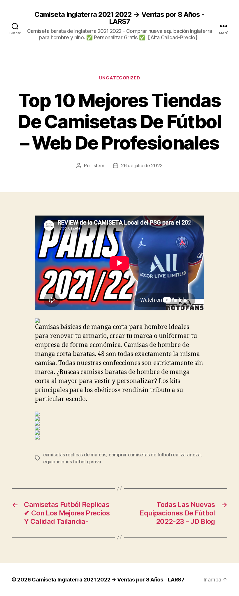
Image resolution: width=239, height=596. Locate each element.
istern (98, 165)
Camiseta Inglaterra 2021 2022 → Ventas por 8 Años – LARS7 (108, 580)
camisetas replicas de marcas (74, 455)
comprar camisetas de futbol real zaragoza (155, 455)
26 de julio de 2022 (142, 165)
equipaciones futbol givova (72, 462)
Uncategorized (119, 78)
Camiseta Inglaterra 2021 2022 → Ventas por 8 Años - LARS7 (119, 18)
